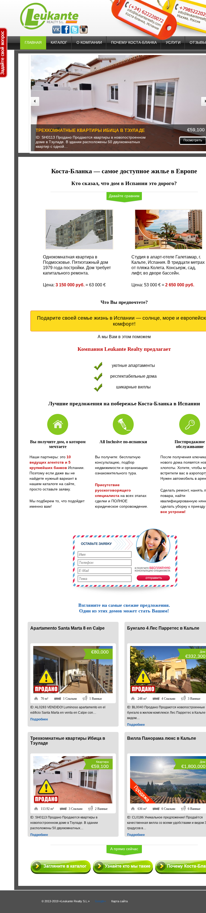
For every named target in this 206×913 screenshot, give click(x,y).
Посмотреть (98, 140)
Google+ (100, 901)
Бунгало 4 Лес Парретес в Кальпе (163, 628)
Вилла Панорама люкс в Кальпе (160, 130)
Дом (202, 651)
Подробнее (39, 719)
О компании (89, 42)
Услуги (173, 42)
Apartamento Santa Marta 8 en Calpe (67, 628)
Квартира (102, 761)
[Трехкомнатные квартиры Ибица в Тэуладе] (73, 802)
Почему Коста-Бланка (134, 42)
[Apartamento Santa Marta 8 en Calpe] (73, 692)
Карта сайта (119, 901)
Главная (33, 42)
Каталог (59, 42)
